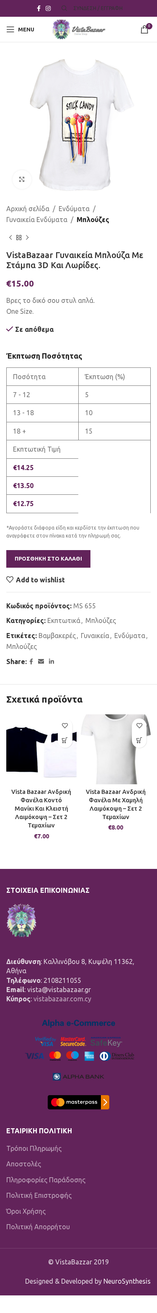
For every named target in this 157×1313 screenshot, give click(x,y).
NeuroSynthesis (127, 1281)
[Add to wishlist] (65, 726)
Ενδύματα (74, 208)
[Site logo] (78, 28)
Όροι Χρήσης (26, 1211)
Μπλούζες (93, 219)
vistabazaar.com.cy (62, 999)
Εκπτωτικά (63, 620)
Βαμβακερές (57, 635)
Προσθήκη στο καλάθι (48, 558)
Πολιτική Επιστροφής (39, 1195)
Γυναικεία (95, 635)
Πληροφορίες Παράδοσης (45, 1180)
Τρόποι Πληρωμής (34, 1148)
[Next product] (27, 237)
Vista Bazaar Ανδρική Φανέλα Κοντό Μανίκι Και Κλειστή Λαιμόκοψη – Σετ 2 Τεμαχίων (41, 808)
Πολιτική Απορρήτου (38, 1226)
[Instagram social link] (48, 8)
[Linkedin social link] (51, 661)
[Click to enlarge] (22, 179)
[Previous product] (10, 237)
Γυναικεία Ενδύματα (36, 219)
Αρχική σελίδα (27, 208)
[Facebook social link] (38, 8)
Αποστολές (23, 1164)
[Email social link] (41, 661)
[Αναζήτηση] (63, 8)
